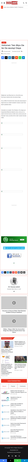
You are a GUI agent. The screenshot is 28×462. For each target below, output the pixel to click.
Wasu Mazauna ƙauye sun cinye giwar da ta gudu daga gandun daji (20, 366)
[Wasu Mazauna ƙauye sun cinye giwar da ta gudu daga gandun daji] (21, 359)
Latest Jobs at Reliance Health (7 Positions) (13, 7)
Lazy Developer (17, 452)
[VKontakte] (19, 272)
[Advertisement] (14, 24)
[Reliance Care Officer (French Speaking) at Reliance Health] (5, 419)
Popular (13, 386)
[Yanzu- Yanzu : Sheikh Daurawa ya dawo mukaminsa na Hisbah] (7, 344)
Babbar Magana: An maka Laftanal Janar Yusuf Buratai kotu (20, 343)
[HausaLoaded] (12, 3)
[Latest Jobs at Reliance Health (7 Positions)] (5, 405)
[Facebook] (2, 272)
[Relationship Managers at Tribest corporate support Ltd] (5, 393)
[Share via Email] (21, 272)
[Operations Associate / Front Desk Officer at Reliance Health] (5, 412)
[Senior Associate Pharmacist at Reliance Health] (5, 425)
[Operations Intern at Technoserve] (5, 399)
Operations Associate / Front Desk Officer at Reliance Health (18, 411)
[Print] (24, 272)
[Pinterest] (13, 272)
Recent (4, 386)
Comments (22, 386)
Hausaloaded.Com (14, 450)
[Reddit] (16, 272)
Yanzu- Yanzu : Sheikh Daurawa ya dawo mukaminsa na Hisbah (7, 351)
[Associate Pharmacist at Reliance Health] (5, 431)
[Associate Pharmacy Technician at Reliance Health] (5, 438)
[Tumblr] (10, 272)
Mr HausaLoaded (6, 51)
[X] (5, 272)
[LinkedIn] (8, 272)
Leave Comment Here (14, 381)
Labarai (3, 42)
